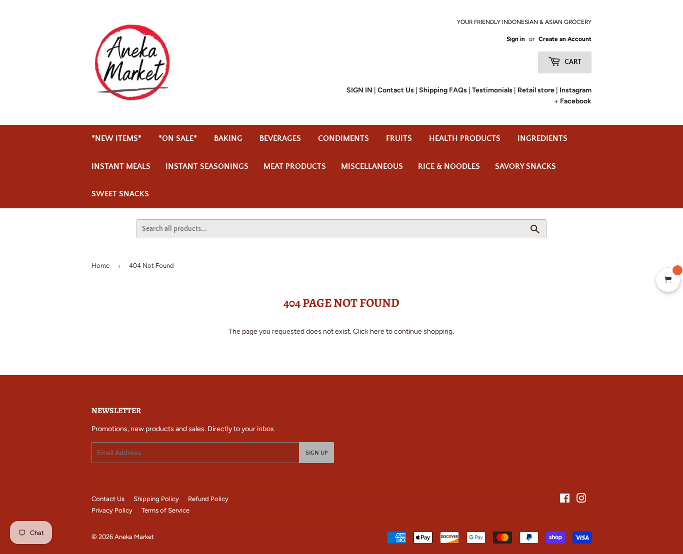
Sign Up (317, 453)
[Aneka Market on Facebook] (565, 500)
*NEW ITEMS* (117, 138)
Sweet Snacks (120, 193)
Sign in (515, 38)
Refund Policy (208, 499)
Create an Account (565, 38)
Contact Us (108, 499)
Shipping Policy (156, 499)
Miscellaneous (372, 166)
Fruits (399, 138)
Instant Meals (121, 166)
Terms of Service (166, 510)
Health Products (464, 138)
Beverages (280, 138)
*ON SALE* (177, 138)
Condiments (343, 138)
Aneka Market (134, 537)
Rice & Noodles (449, 166)
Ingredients (543, 138)
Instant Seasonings (207, 166)
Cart (572, 62)
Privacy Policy (112, 510)
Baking (228, 138)
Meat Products (295, 166)
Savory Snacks (525, 166)
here (377, 331)
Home (101, 265)
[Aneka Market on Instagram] (581, 500)
